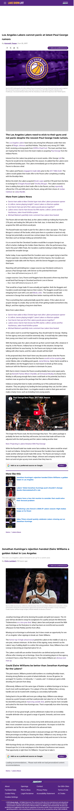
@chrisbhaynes (23, 268)
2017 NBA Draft (56, 171)
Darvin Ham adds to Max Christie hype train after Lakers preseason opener (36, 202)
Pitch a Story (26, 790)
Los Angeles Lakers (16, 143)
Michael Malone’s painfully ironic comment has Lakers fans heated (33, 215)
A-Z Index (61, 793)
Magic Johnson (19, 145)
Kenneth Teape (10, 43)
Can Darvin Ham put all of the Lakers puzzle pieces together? (31, 207)
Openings (24, 786)
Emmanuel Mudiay (47, 374)
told (60, 158)
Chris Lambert (10, 561)
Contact (40, 786)
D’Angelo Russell (24, 184)
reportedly (59, 186)
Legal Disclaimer (27, 793)
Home (8, 532)
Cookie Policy (10, 793)
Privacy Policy (42, 790)
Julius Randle (20, 192)
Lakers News (16, 532)
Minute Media (14, 802)
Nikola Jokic (37, 293)
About (7, 786)
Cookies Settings (11, 797)
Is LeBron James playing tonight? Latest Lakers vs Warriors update (33, 204)
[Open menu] (5, 3)
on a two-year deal (24, 622)
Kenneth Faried (18, 374)
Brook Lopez (39, 181)
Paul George (55, 151)
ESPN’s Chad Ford (40, 148)
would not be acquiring (53, 358)
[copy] (17, 48)
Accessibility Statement (46, 793)
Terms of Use (63, 790)
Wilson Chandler (30, 374)
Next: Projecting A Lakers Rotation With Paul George (25, 444)
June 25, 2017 (32, 273)
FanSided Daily (10, 790)
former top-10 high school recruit (21, 640)
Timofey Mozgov (40, 184)
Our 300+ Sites (63, 786)
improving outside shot (35, 702)
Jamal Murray (44, 361)
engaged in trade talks (32, 171)
